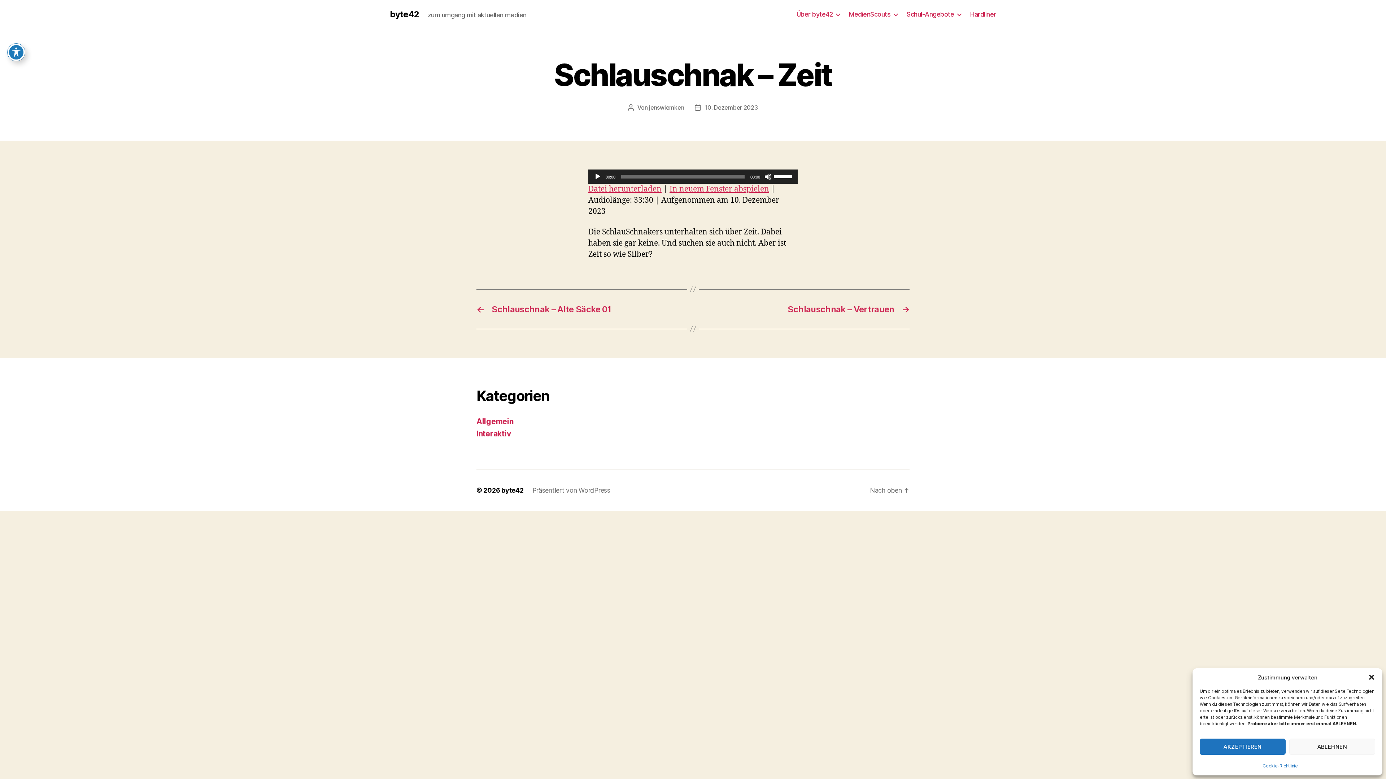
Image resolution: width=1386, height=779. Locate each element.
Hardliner (983, 14)
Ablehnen (1332, 746)
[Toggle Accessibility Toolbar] (16, 52)
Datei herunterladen (625, 189)
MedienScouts (869, 14)
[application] (693, 177)
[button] (1371, 677)
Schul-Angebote (930, 14)
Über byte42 (815, 14)
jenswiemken (666, 107)
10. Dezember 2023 (731, 107)
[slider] (784, 176)
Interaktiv (493, 433)
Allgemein (495, 421)
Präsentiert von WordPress (571, 490)
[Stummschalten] (768, 176)
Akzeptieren (1243, 746)
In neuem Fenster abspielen (719, 189)
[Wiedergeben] (597, 176)
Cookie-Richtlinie (1280, 766)
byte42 (404, 14)
